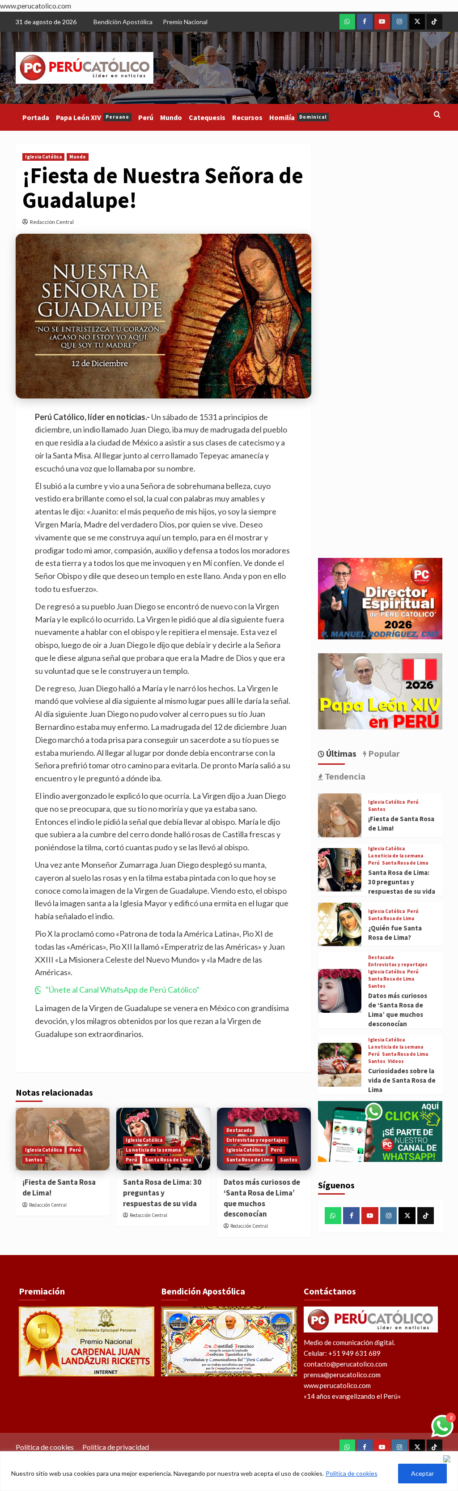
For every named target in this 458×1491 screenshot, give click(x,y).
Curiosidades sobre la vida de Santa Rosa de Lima (402, 1080)
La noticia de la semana (153, 1150)
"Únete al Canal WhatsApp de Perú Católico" (122, 989)
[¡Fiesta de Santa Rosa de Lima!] (340, 815)
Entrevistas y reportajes (256, 1140)
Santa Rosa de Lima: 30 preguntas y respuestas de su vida (162, 1192)
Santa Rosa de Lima (168, 1160)
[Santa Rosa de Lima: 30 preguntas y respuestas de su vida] (340, 870)
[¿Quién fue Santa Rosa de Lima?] (340, 925)
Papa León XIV (92, 117)
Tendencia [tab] (344, 776)
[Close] (448, 1458)
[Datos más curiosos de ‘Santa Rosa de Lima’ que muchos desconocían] (340, 991)
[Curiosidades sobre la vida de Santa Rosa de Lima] (340, 1065)
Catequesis (207, 117)
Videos (396, 1061)
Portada (35, 117)
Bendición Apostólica (123, 22)
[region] (229, 1471)
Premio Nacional (185, 22)
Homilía (298, 117)
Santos (33, 1160)
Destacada (239, 1130)
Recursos (247, 117)
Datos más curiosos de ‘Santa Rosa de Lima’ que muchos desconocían (262, 1198)
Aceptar (422, 1473)
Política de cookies (351, 1473)
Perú (145, 117)
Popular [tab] (383, 753)
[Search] (437, 115)
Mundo (171, 117)
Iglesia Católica (43, 157)
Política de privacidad (115, 1447)
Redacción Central (52, 222)
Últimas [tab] (340, 753)
